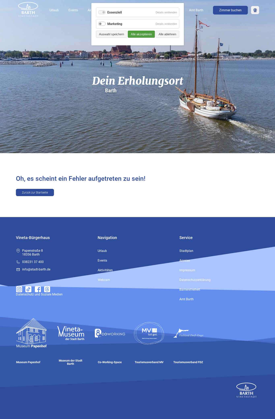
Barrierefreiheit (189, 289)
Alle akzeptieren (141, 34)
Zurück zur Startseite (35, 192)
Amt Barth (196, 10)
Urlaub (54, 10)
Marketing (114, 24)
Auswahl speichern (111, 34)
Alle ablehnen (167, 34)
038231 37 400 (33, 262)
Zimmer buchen (230, 10)
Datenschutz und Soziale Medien (39, 294)
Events (73, 10)
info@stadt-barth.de (36, 269)
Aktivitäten (105, 270)
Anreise (184, 260)
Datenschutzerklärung (195, 280)
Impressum (187, 270)
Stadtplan (186, 251)
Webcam (255, 10)
